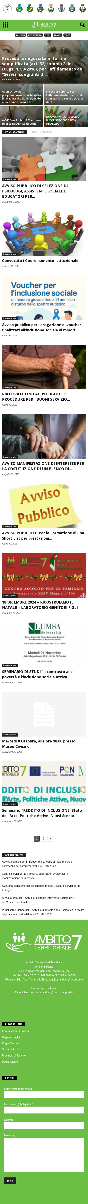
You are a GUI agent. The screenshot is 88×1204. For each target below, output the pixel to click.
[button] (81, 25)
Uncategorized (10, 179)
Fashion (20, 35)
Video (67, 35)
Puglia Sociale (10, 1043)
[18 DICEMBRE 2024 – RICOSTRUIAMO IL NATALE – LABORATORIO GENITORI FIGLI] (44, 575)
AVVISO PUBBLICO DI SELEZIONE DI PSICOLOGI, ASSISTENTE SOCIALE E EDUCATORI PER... (35, 191)
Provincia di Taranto (14, 1055)
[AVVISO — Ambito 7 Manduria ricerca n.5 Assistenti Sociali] (22, 122)
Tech (47, 35)
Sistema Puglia (11, 1049)
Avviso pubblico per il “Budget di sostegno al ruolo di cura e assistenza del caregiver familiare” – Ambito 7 (37, 864)
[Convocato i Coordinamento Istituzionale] (44, 233)
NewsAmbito (35, 35)
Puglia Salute (10, 1061)
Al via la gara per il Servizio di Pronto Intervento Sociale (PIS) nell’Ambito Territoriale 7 (38, 900)
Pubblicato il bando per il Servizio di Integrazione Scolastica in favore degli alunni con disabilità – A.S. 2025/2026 (43, 912)
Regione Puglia (11, 1037)
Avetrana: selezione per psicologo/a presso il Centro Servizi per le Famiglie (41, 888)
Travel (57, 35)
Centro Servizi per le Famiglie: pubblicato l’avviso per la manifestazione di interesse (35, 876)
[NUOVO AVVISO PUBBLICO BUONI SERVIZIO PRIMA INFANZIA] (66, 122)
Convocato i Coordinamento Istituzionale (40, 260)
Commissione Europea (15, 1031)
